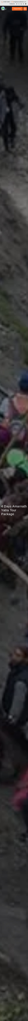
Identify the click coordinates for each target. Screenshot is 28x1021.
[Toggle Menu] (25, 8)
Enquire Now (17, 8)
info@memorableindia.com (19, 1)
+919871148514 (6, 1)
